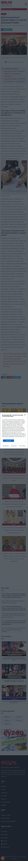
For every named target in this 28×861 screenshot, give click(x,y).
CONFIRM (8, 440)
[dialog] (14, 430)
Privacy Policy (22, 445)
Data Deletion (6, 445)
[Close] (25, 415)
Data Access (14, 445)
